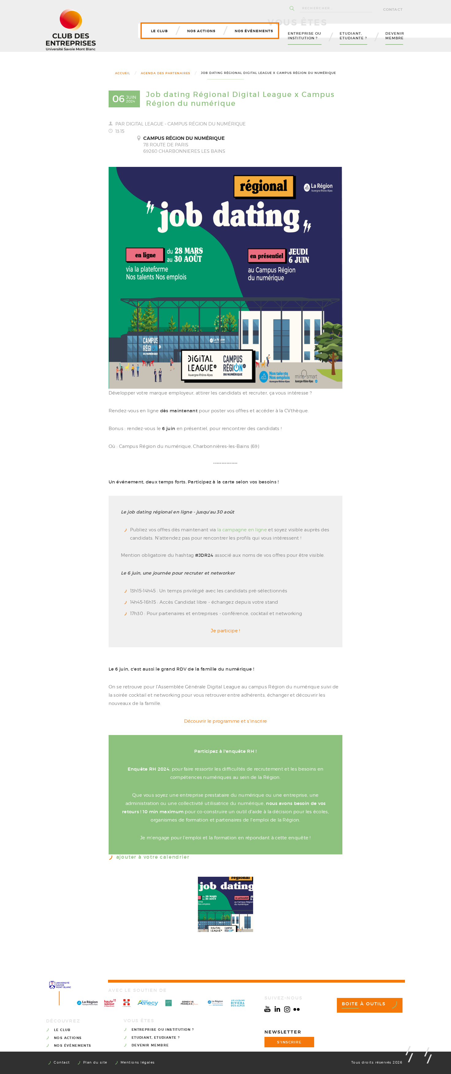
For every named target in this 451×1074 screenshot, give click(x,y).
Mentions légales (138, 1062)
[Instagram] (287, 1009)
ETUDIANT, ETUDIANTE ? (156, 1038)
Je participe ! (225, 630)
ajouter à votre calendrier (153, 857)
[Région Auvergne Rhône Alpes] (87, 1003)
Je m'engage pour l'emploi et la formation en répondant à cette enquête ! (225, 838)
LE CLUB (62, 1030)
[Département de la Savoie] (126, 1003)
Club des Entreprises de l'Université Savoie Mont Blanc (71, 29)
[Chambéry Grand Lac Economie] (168, 1003)
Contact (393, 9)
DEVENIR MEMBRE (150, 1045)
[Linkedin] (277, 1009)
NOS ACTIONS (68, 1038)
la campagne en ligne (242, 530)
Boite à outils (364, 1004)
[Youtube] (267, 1009)
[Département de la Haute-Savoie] (110, 1003)
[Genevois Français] (189, 1003)
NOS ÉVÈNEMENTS (72, 1046)
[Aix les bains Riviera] (238, 1003)
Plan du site (95, 1062)
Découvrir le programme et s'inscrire (225, 721)
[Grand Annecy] (147, 1003)
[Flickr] (296, 1009)
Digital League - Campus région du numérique (186, 124)
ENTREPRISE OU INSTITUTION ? (163, 1030)
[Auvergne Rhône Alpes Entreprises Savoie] (215, 1003)
